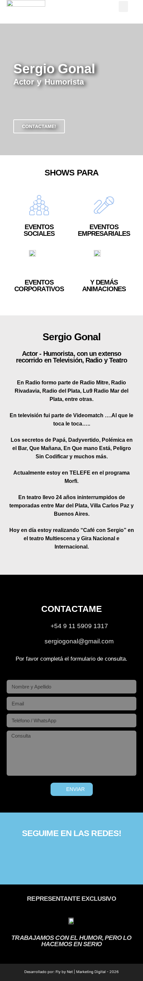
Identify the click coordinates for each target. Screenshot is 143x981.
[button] (123, 6)
